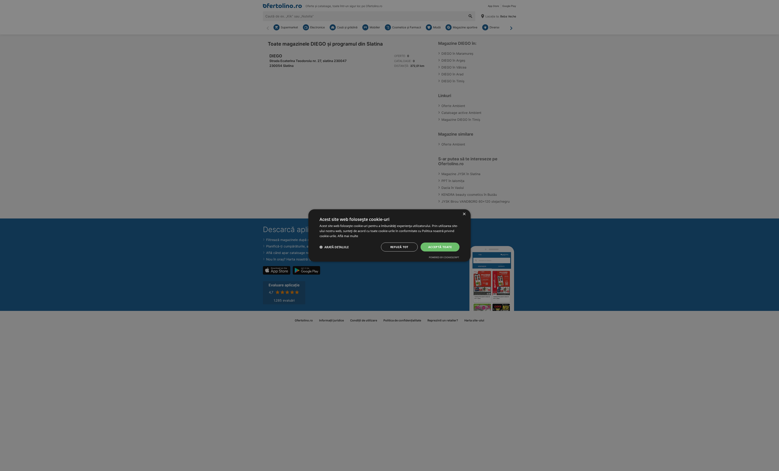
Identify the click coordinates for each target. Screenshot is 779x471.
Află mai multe (348, 236)
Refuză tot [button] (399, 247)
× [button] (464, 214)
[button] (334, 247)
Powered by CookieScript (444, 257)
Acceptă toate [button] (440, 247)
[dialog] (389, 235)
